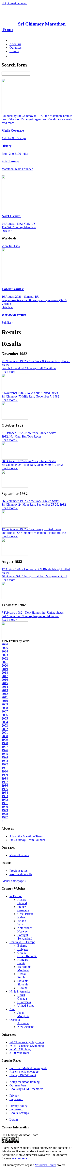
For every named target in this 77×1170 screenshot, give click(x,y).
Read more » (10, 371)
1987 (5, 782)
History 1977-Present (22, 1075)
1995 (5, 753)
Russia (21, 973)
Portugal (22, 935)
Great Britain (25, 913)
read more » (19, 1158)
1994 (5, 757)
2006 (5, 715)
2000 (5, 736)
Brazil (21, 995)
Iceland (21, 917)
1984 (5, 792)
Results (14, 51)
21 (3, 820)
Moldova (23, 970)
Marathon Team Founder (17, 169)
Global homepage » (14, 881)
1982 (5, 799)
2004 (5, 722)
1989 (5, 775)
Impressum (16, 1099)
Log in (13, 1119)
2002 (5, 729)
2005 (5, 718)
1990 (5, 771)
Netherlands (24, 928)
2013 (5, 690)
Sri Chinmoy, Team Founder (27, 840)
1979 (5, 810)
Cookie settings (19, 1113)
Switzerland (24, 938)
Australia (23, 1023)
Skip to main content (14, 3)
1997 (5, 746)
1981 (5, 803)
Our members (17, 1085)
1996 (5, 750)
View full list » (11, 246)
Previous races (18, 870)
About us (15, 44)
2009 (5, 704)
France (21, 906)
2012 (5, 693)
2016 (5, 679)
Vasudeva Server (45, 1165)
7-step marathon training (24, 1082)
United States (25, 1005)
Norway (22, 931)
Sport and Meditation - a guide (28, 1068)
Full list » (7, 322)
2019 (5, 669)
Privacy (14, 1095)
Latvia (21, 963)
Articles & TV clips (14, 138)
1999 (5, 739)
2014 (5, 686)
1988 (5, 778)
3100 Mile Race (19, 1052)
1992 (5, 764)
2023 (5, 655)
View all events (19, 855)
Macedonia (24, 966)
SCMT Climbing (20, 1049)
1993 (5, 760)
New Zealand (25, 1026)
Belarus (22, 945)
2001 (5, 732)
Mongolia (23, 1016)
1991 (5, 768)
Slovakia (22, 984)
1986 (5, 785)
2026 (5, 644)
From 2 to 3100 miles (15, 153)
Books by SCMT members (26, 1089)
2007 (5, 711)
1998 (5, 743)
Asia (12, 1009)
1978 (5, 813)
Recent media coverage (23, 1071)
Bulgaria (22, 949)
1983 (5, 796)
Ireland (21, 921)
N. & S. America (19, 991)
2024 (5, 651)
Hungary (22, 959)
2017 (5, 676)
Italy (20, 924)
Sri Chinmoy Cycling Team (26, 1042)
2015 (5, 683)
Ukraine (22, 988)
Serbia (21, 977)
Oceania (14, 1019)
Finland (22, 903)
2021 (5, 662)
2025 (5, 648)
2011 (5, 697)
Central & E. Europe (22, 942)
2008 (5, 708)
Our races (15, 47)
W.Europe (15, 896)
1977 (5, 817)
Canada (22, 998)
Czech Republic (27, 956)
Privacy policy (18, 1105)
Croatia (21, 952)
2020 (5, 665)
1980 (5, 806)
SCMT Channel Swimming (26, 1045)
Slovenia (22, 981)
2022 (5, 658)
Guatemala (24, 1002)
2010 (5, 700)
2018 (5, 672)
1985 (5, 789)
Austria (21, 899)
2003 (5, 725)
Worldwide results (20, 874)
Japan (20, 1012)
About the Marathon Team (25, 836)
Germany (23, 910)
